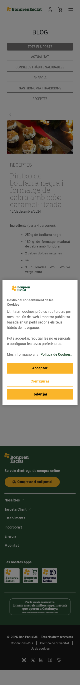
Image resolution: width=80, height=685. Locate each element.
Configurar (40, 381)
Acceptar (40, 368)
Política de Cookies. (56, 354)
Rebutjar (40, 394)
